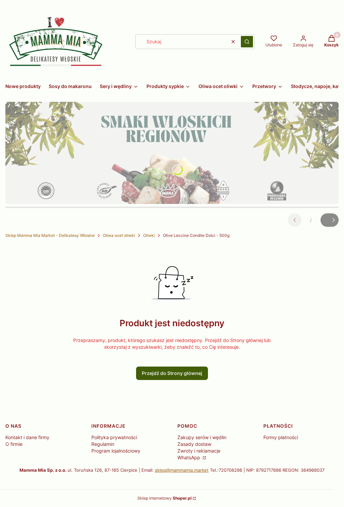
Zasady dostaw (194, 444)
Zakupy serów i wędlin (201, 437)
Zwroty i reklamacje (198, 451)
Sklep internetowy (164, 498)
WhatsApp (189, 457)
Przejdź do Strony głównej (172, 373)
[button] (247, 41)
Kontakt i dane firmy (27, 437)
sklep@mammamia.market (182, 470)
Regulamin (102, 444)
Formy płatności (280, 437)
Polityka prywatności (114, 437)
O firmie (14, 444)
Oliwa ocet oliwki (119, 235)
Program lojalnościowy (115, 451)
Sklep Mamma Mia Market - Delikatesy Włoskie (50, 235)
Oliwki (149, 235)
